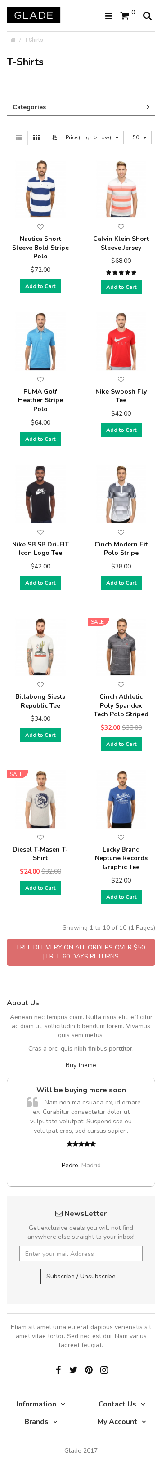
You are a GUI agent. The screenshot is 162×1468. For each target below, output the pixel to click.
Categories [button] (29, 107)
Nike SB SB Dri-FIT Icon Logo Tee (40, 549)
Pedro (70, 1165)
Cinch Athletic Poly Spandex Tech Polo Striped (121, 705)
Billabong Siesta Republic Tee (40, 701)
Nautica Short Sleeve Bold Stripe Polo (40, 248)
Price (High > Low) (89, 137)
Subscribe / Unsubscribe (81, 1276)
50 (136, 137)
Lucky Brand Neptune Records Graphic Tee (121, 858)
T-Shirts (34, 39)
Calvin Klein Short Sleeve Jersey (121, 243)
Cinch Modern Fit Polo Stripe (121, 549)
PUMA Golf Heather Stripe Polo (40, 400)
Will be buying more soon (81, 1090)
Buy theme (81, 1065)
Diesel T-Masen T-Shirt (40, 854)
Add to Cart (40, 286)
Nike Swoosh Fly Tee (121, 396)
